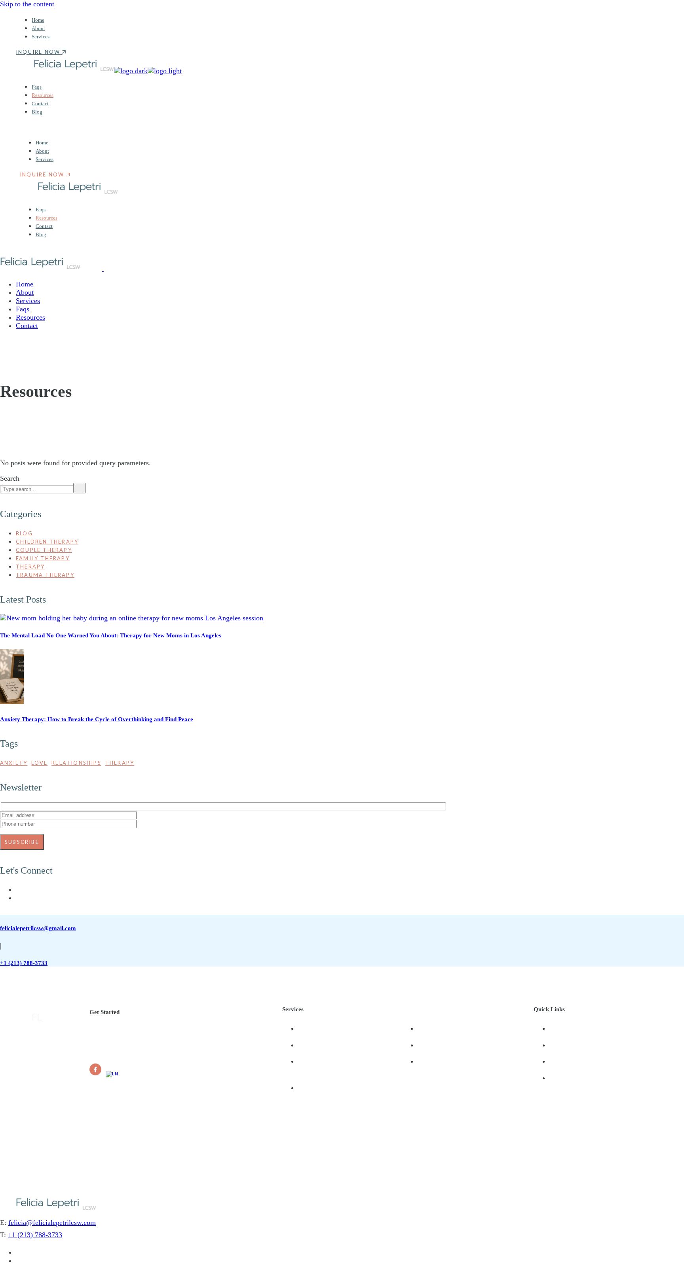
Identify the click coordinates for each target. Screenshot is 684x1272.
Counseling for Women (449, 1044)
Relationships (76, 763)
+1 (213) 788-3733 (24, 963)
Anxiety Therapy (320, 1044)
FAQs (557, 1061)
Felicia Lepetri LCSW (65, 1148)
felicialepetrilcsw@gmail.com (38, 928)
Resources (563, 1077)
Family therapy (43, 558)
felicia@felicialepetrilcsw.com (52, 1223)
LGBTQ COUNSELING (329, 1087)
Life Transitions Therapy (331, 1061)
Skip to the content (27, 4)
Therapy (30, 566)
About (558, 1044)
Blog (24, 533)
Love (39, 763)
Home (557, 1028)
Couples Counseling (444, 1028)
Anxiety (13, 763)
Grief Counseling (321, 1028)
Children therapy (47, 541)
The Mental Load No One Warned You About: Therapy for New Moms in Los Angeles (110, 635)
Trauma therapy (45, 575)
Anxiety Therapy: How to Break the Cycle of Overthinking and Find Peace (96, 719)
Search (9, 478)
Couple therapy (44, 550)
